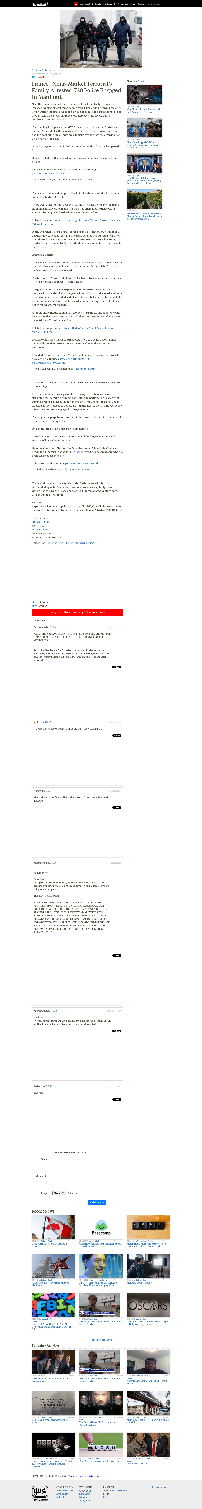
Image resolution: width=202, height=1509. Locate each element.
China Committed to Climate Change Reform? (50, 1421)
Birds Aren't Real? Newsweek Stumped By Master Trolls (100, 1323)
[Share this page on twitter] (33, 76)
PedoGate (96, 4)
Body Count (85, 4)
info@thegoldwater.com (115, 1490)
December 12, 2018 (81, 179)
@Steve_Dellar (40, 521)
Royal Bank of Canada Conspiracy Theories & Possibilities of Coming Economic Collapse (53, 1464)
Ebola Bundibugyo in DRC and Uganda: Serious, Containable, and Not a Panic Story (143, 145)
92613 (49, 1086)
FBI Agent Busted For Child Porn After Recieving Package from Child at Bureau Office (51, 1327)
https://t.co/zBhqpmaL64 (74, 358)
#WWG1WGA (66, 542)
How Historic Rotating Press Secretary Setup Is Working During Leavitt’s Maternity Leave (144, 181)
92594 (48, 790)
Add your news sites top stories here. (85, 1476)
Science (124, 4)
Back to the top (160, 1487)
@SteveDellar (40, 529)
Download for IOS (64, 1490)
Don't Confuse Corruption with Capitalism (99, 1461)
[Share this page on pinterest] (42, 76)
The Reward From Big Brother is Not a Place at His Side (98, 1423)
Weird (132, 4)
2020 (116, 4)
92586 (53, 627)
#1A (51, 542)
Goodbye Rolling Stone (138, 1463)
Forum (157, 4)
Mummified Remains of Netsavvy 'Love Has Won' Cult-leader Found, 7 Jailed (146, 1245)
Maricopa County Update (139, 1282)
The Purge (107, 4)
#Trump (90, 542)
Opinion (140, 4)
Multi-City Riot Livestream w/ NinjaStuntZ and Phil (148, 1421)
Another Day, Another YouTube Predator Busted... (147, 1382)
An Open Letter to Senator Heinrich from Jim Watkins (52, 1379)
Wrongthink (85, 1500)
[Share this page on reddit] (45, 76)
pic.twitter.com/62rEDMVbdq (82, 463)
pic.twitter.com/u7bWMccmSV (49, 362)
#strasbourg (39, 146)
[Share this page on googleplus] (39, 76)
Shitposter (84, 1493)
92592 (48, 722)
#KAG (56, 542)
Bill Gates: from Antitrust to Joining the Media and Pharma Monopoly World (98, 1284)
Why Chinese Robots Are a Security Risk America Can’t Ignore (144, 110)
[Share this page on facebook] (36, 76)
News (61, 71)
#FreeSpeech (78, 542)
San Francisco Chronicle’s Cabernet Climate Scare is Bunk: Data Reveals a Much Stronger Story (144, 216)
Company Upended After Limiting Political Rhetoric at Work (100, 1245)
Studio (149, 4)
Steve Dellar (41, 70)
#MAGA (44, 542)
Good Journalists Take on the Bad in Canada (49, 1245)
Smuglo (83, 1497)
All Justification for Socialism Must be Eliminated (50, 1284)
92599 (53, 862)
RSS (105, 1497)
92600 (53, 1010)
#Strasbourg (79, 451)
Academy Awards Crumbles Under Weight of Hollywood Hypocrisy (147, 1323)
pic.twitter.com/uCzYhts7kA (48, 173)
